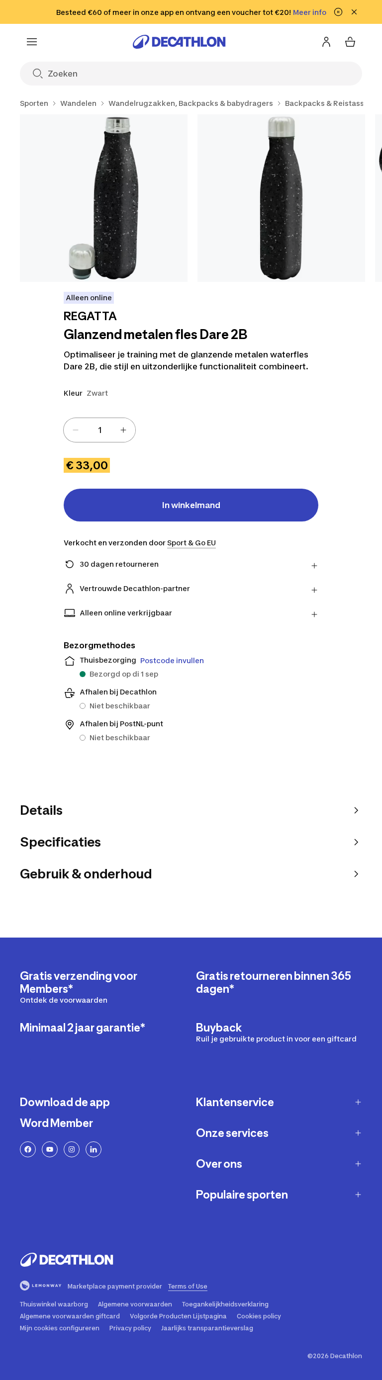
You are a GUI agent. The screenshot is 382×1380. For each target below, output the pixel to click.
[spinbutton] (99, 430)
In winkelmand (191, 505)
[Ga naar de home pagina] (179, 42)
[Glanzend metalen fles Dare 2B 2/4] (281, 198)
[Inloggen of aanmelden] (326, 42)
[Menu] (32, 42)
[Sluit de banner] (354, 12)
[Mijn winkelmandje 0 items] (350, 42)
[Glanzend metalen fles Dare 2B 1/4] (104, 198)
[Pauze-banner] (338, 12)
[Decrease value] (76, 430)
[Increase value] (123, 430)
